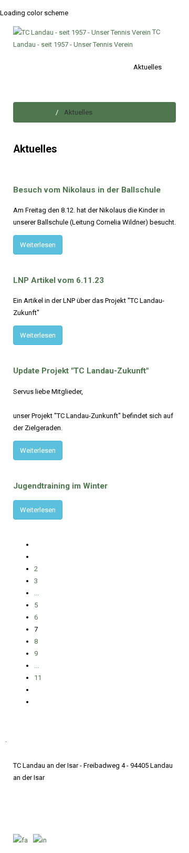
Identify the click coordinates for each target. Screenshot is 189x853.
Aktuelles (147, 67)
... (36, 593)
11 (37, 678)
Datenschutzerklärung (85, 790)
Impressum (30, 790)
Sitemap (137, 790)
